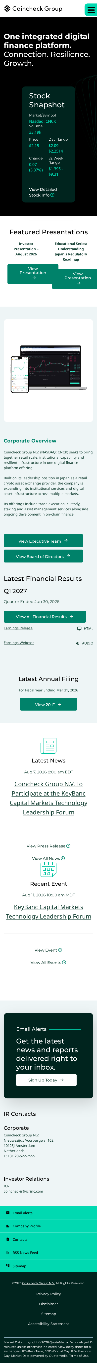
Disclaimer (48, 1304)
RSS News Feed (22, 1252)
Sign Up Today (42, 1080)
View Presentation (33, 270)
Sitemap (16, 1266)
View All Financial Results (41, 616)
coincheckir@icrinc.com (23, 1191)
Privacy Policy (48, 1294)
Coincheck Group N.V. (38, 1283)
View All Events (46, 962)
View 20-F (45, 704)
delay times (74, 1347)
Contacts (16, 1239)
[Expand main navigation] (91, 9)
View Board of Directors (40, 556)
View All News (46, 858)
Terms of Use (78, 1356)
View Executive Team (39, 541)
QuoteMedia (58, 1342)
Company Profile (23, 1226)
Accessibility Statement (48, 1323)
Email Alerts (19, 1212)
